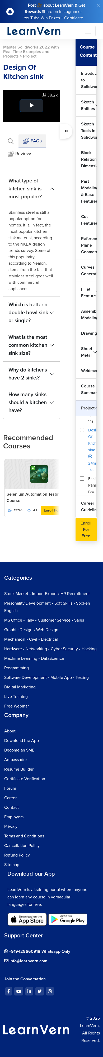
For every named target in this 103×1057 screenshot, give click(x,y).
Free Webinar (16, 706)
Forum (10, 788)
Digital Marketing (20, 687)
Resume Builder (19, 769)
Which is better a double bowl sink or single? (28, 313)
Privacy (10, 826)
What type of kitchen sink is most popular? (25, 189)
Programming (16, 668)
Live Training (16, 696)
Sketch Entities (88, 105)
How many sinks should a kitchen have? (27, 402)
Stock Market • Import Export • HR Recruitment (47, 593)
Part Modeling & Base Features (89, 191)
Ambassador (15, 759)
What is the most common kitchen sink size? (27, 345)
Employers (14, 817)
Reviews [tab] (23, 153)
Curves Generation (89, 271)
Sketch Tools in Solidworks (89, 130)
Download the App (21, 740)
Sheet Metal (86, 352)
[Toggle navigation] (88, 31)
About (10, 731)
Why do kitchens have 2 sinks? (27, 374)
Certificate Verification (24, 778)
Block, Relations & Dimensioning (89, 159)
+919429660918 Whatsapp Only (39, 951)
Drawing (89, 333)
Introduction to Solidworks (89, 80)
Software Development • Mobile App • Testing (46, 677)
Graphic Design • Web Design (31, 629)
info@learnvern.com (27, 961)
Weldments (89, 370)
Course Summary (89, 389)
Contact (11, 807)
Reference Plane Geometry (89, 245)
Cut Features (89, 220)
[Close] (99, 5)
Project (88, 408)
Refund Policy (17, 855)
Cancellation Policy (22, 845)
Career (10, 798)
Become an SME (19, 750)
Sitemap (11, 864)
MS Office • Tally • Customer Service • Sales (44, 620)
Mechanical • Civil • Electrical (31, 639)
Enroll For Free (56, 510)
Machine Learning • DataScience (34, 658)
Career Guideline (89, 507)
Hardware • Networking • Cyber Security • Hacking (50, 649)
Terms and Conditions (24, 836)
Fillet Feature (88, 293)
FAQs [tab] (35, 141)
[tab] (10, 140)
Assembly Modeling (89, 315)
